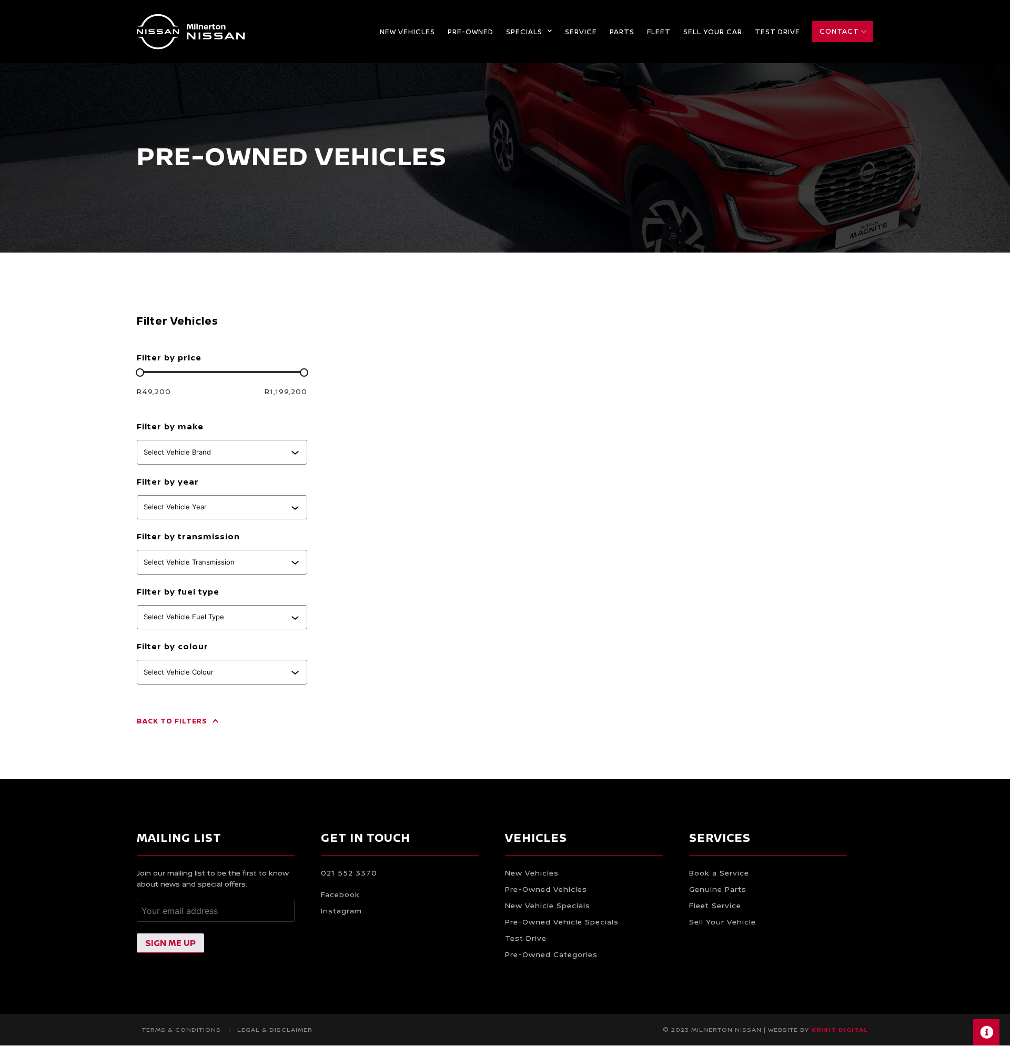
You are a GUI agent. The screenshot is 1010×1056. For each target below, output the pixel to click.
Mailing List (179, 838)
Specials (524, 31)
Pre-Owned (470, 31)
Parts (622, 31)
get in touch (365, 838)
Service (581, 31)
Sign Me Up (170, 943)
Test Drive (777, 31)
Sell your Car (712, 31)
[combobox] (217, 452)
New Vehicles (407, 31)
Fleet (659, 31)
